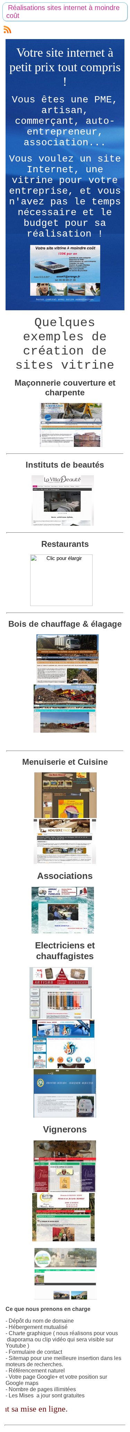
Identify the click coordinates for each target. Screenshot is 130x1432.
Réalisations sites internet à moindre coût (63, 11)
